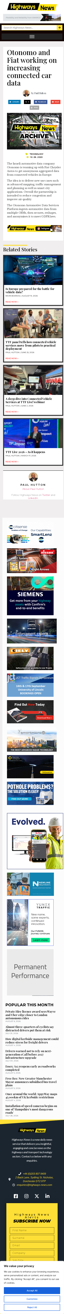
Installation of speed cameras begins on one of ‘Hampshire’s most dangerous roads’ (31, 1109)
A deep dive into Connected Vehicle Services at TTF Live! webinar (29, 400)
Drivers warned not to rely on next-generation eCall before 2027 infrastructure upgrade (28, 1054)
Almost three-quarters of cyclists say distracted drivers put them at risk (29, 1028)
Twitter (46, 495)
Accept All (32, 1290)
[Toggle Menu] (32, 36)
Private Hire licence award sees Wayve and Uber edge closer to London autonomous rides (30, 1015)
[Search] (59, 27)
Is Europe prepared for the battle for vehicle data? (30, 290)
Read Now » (12, 302)
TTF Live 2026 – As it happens (25, 452)
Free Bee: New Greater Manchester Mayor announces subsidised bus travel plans (31, 1082)
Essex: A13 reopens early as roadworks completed (30, 1068)
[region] (32, 1287)
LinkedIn (33, 498)
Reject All (32, 1307)
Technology (36, 154)
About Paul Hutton (33, 488)
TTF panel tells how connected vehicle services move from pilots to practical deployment (31, 345)
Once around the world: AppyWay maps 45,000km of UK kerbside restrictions (31, 1095)
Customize (32, 1299)
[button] (14, 102)
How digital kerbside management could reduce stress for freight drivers (32, 1040)
